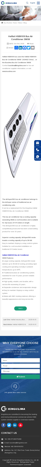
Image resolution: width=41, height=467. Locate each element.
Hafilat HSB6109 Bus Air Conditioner (15, 255)
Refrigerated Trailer (27, 462)
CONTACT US (9, 433)
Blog (25, 23)
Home (15, 23)
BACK (21, 308)
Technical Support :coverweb (20, 464)
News (20, 23)
